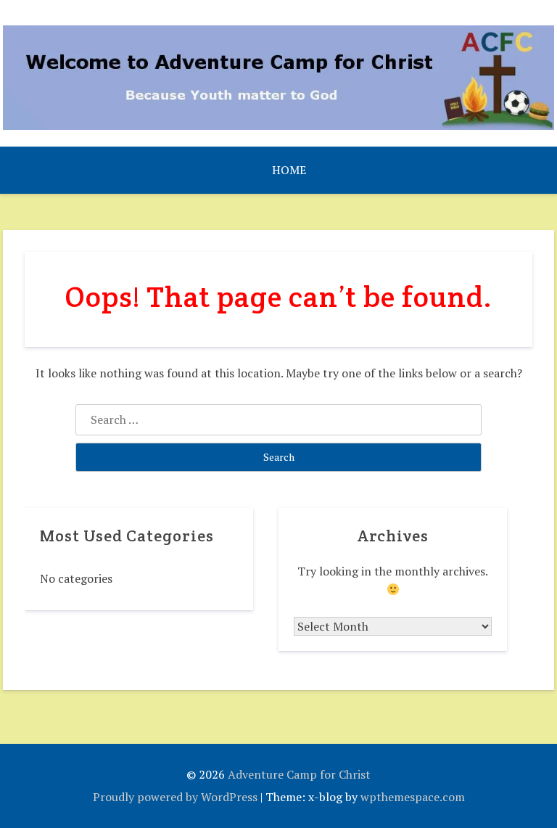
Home (289, 170)
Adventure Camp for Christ (299, 774)
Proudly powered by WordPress (175, 797)
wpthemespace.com (412, 797)
